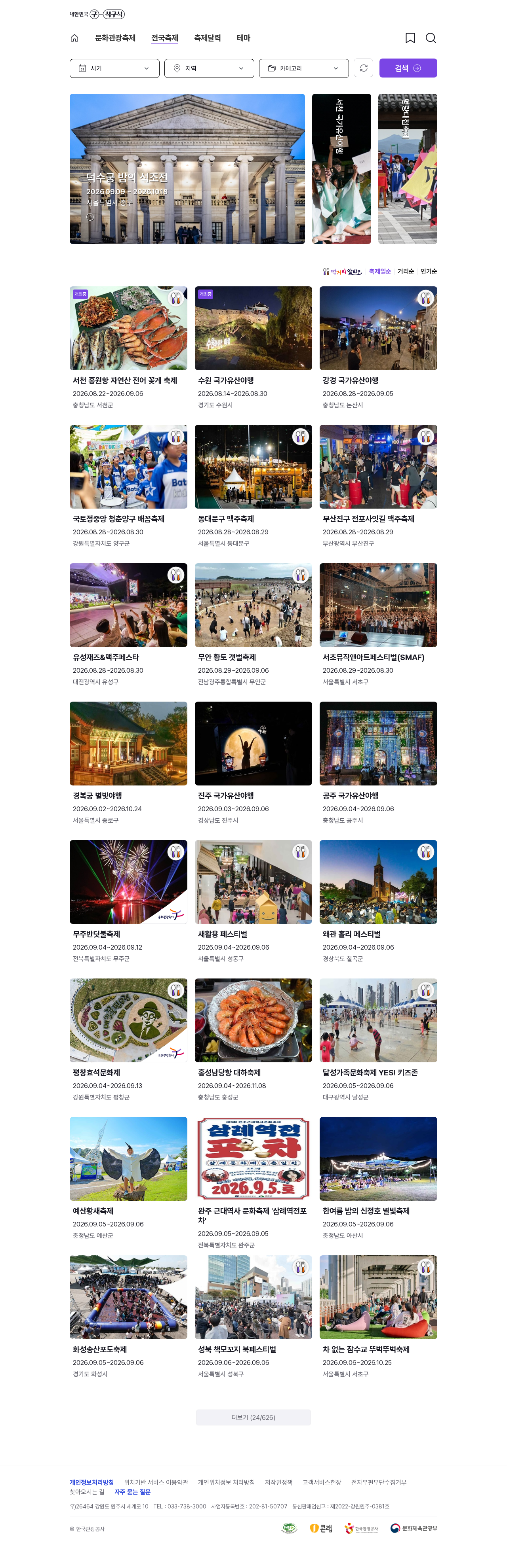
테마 (243, 38)
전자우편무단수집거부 (379, 1482)
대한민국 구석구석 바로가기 (97, 14)
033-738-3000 (187, 1506)
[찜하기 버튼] (410, 38)
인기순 (429, 271)
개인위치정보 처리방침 (226, 1482)
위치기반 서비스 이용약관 (156, 1482)
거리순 (406, 271)
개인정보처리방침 (92, 1482)
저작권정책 (279, 1482)
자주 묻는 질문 (132, 1492)
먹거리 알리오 (342, 272)
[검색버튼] (431, 38)
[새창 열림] (289, 1531)
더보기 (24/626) (254, 1417)
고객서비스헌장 (322, 1482)
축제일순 (380, 271)
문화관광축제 (115, 38)
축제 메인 (74, 38)
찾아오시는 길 (87, 1492)
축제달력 (207, 38)
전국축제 (164, 38)
